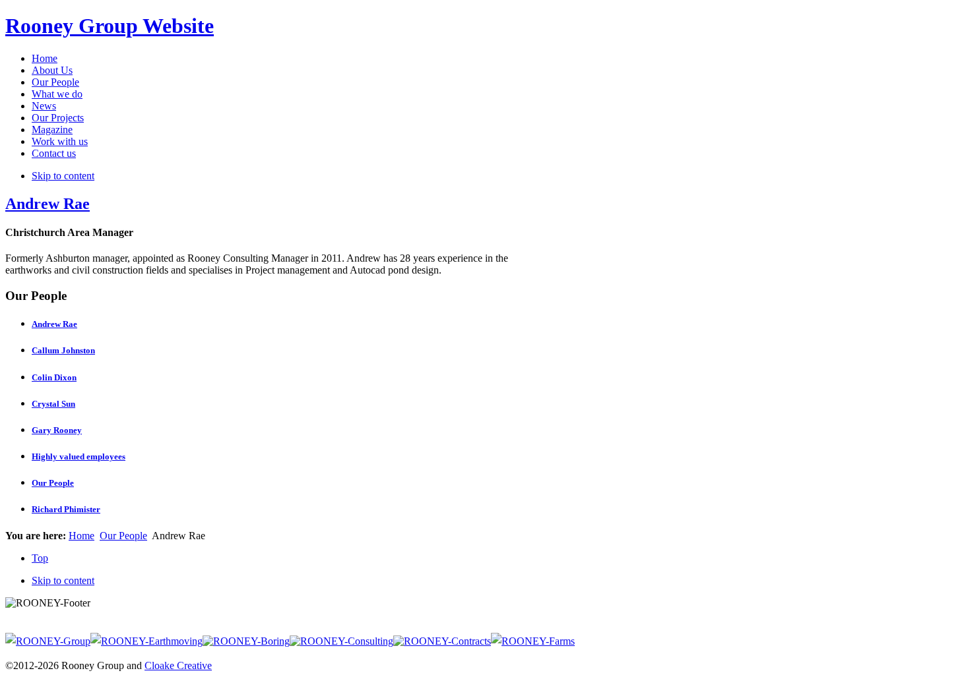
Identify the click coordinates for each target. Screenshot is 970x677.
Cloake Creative (178, 665)
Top (40, 558)
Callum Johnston (63, 350)
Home (81, 535)
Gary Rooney (57, 430)
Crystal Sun (53, 404)
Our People (53, 483)
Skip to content (63, 175)
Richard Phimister (66, 509)
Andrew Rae (47, 203)
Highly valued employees (78, 456)
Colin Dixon (54, 377)
